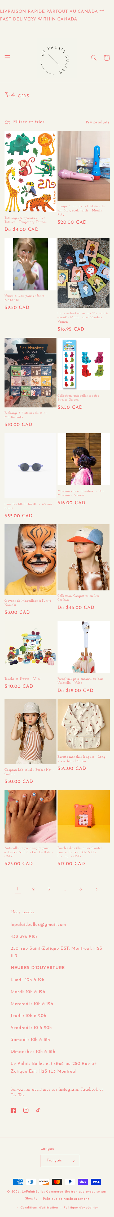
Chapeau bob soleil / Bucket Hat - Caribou (29, 772)
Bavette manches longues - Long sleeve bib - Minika (81, 759)
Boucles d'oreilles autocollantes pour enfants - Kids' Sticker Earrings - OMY (80, 852)
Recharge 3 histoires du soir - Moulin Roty (26, 415)
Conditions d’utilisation (39, 1207)
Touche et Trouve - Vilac (23, 679)
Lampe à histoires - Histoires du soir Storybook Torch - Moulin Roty (81, 210)
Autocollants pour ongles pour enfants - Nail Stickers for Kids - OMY (29, 852)
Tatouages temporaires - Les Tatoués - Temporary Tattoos (26, 220)
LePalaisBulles (33, 1191)
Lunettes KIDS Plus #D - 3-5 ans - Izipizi (30, 506)
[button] (7, 57)
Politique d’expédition (81, 1207)
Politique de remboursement (66, 1199)
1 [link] (18, 889)
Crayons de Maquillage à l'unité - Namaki (29, 603)
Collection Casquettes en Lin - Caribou (80, 598)
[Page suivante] (96, 889)
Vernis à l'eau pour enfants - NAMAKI (26, 298)
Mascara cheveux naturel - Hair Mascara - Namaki (81, 493)
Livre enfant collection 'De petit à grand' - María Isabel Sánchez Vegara (83, 317)
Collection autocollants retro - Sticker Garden (80, 398)
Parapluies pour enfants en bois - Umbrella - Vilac (82, 681)
